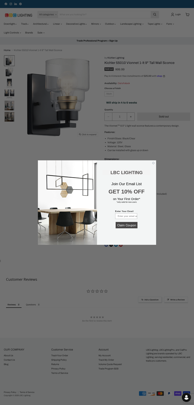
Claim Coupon (126, 225)
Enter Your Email (124, 211)
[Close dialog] (153, 163)
